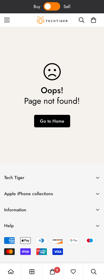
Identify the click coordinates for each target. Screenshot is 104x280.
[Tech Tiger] (52, 20)
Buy (37, 6)
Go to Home (52, 121)
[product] (10, 271)
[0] (93, 20)
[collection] (32, 271)
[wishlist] (73, 271)
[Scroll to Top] (94, 250)
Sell (67, 6)
